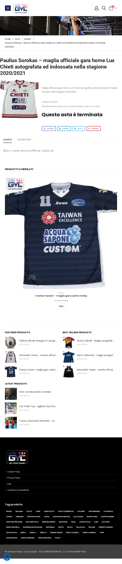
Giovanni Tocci (32, 522)
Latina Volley (85, 522)
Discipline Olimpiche (61, 516)
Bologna (19, 511)
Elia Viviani (78, 516)
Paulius (80, 106)
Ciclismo (81, 511)
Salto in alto (11, 532)
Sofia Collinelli (72, 532)
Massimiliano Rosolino (32, 527)
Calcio (29, 511)
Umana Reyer (11, 538)
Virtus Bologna (44, 538)
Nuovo (70, 527)
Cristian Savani (33, 516)
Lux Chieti (71, 106)
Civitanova (108, 511)
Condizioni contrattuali (18, 490)
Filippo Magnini (107, 516)
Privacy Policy (13, 477)
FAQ (9, 483)
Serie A (23, 532)
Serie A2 (88, 106)
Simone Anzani (56, 532)
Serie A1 (33, 532)
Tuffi (102, 532)
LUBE (96, 522)
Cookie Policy (13, 471)
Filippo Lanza (92, 516)
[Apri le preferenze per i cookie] (7, 556)
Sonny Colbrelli (89, 532)
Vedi (61, 306)
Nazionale (50, 527)
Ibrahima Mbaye (48, 522)
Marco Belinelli (13, 527)
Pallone (91, 527)
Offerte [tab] (7, 139)
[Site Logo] (21, 8)
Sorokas (96, 106)
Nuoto (61, 527)
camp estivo (49, 511)
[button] (8, 8)
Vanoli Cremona (27, 538)
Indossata (61, 106)
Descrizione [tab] (24, 139)
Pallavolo (80, 527)
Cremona (20, 516)
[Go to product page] (61, 233)
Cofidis (9, 516)
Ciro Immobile (94, 511)
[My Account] (96, 8)
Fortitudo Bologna (14, 522)
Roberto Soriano (106, 527)
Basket (54, 102)
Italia (73, 522)
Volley (61, 293)
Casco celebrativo (66, 511)
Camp (38, 511)
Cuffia (46, 516)
